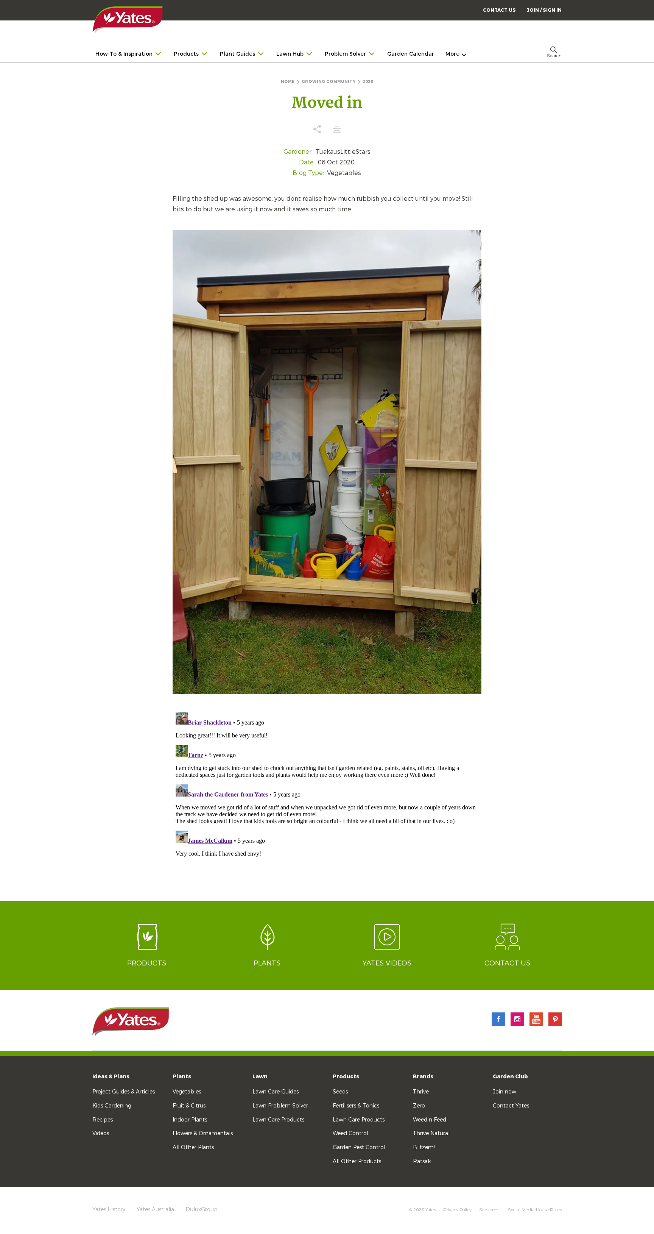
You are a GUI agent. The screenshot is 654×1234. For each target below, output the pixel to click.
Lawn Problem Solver (280, 1105)
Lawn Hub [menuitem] (290, 54)
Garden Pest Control (359, 1147)
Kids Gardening (111, 1105)
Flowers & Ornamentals (203, 1133)
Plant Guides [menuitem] (237, 54)
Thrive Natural (431, 1133)
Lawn (260, 1076)
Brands (423, 1076)
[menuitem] (544, 10)
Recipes (102, 1119)
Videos (100, 1133)
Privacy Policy (457, 1210)
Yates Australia (155, 1209)
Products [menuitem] (186, 54)
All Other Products (357, 1161)
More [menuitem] (452, 54)
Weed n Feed (429, 1119)
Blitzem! (424, 1147)
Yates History (108, 1209)
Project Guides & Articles (123, 1091)
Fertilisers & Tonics (356, 1105)
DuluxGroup (201, 1209)
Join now (504, 1091)
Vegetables (187, 1091)
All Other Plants (193, 1147)
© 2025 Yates (422, 1210)
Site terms (489, 1210)
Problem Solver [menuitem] (345, 54)
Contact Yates (511, 1105)
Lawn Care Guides (275, 1091)
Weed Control (350, 1133)
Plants (182, 1076)
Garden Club (510, 1076)
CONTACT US (499, 10)
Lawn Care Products (278, 1119)
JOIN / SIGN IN (544, 10)
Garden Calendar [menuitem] (410, 54)
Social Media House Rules (535, 1210)
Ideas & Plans (110, 1076)
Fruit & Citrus (189, 1105)
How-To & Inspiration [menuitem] (124, 54)
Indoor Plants (190, 1119)
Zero (419, 1105)
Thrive (421, 1091)
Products (346, 1076)
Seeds (340, 1091)
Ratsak (422, 1161)
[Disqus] (327, 804)
